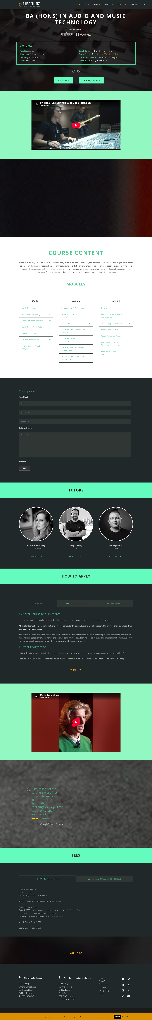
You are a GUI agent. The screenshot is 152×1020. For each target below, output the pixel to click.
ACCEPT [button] (117, 1017)
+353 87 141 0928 (68, 999)
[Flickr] (123, 990)
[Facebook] (123, 979)
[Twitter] (128, 979)
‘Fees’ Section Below (109, 54)
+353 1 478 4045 (27, 996)
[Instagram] (123, 996)
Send (24, 468)
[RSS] (128, 990)
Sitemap (102, 993)
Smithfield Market (65, 987)
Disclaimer (103, 987)
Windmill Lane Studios (27, 987)
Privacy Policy (104, 990)
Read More (126, 1017)
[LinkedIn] (123, 985)
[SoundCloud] (128, 985)
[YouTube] (128, 996)
